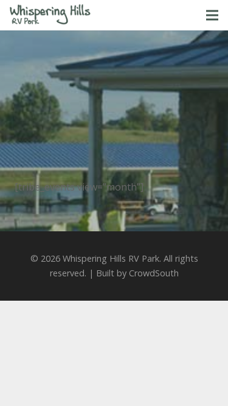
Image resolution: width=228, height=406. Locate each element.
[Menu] (212, 15)
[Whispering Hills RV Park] (50, 15)
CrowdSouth (154, 273)
